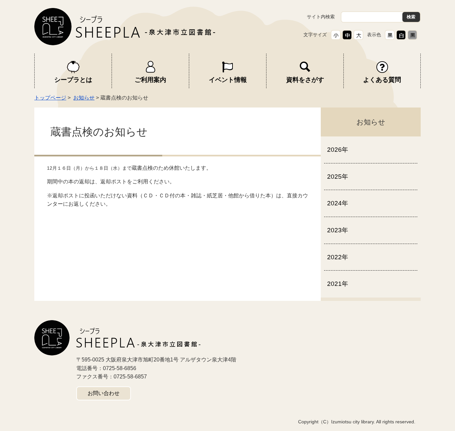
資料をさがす (305, 79)
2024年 (337, 203)
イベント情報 (228, 79)
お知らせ (84, 98)
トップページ (50, 98)
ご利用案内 (150, 79)
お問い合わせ (104, 393)
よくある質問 (382, 79)
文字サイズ (315, 34)
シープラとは (73, 79)
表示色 (374, 34)
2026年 (337, 149)
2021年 (337, 283)
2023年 (337, 230)
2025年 (337, 176)
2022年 (337, 257)
